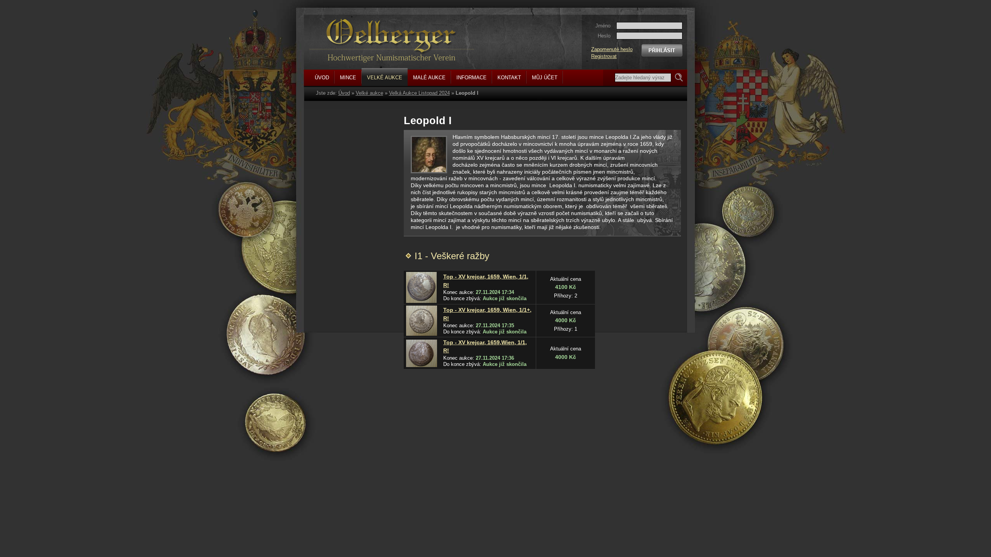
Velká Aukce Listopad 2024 (419, 93)
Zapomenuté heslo (612, 49)
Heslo (604, 36)
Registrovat (604, 56)
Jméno (602, 26)
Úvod (344, 93)
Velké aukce (369, 93)
